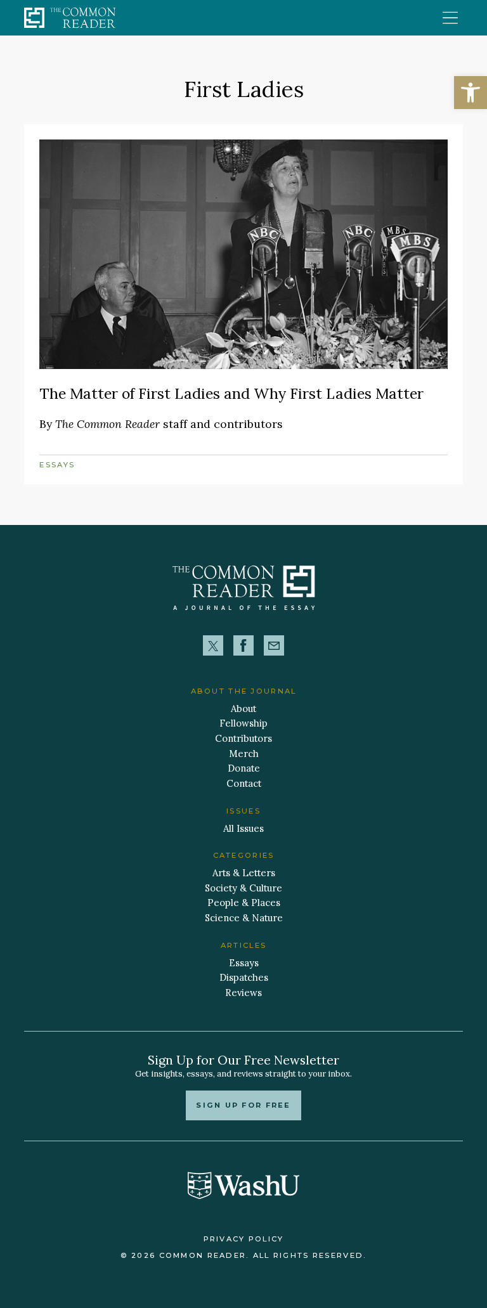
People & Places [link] (243, 903)
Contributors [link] (243, 738)
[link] (470, 92)
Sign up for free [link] (243, 1105)
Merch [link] (244, 754)
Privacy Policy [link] (244, 1238)
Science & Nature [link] (244, 918)
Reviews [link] (243, 993)
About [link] (243, 709)
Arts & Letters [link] (243, 873)
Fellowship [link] (243, 723)
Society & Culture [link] (243, 888)
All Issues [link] (243, 828)
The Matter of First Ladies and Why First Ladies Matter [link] (231, 393)
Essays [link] (57, 464)
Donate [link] (244, 768)
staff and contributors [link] (169, 424)
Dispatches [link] (243, 977)
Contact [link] (243, 783)
